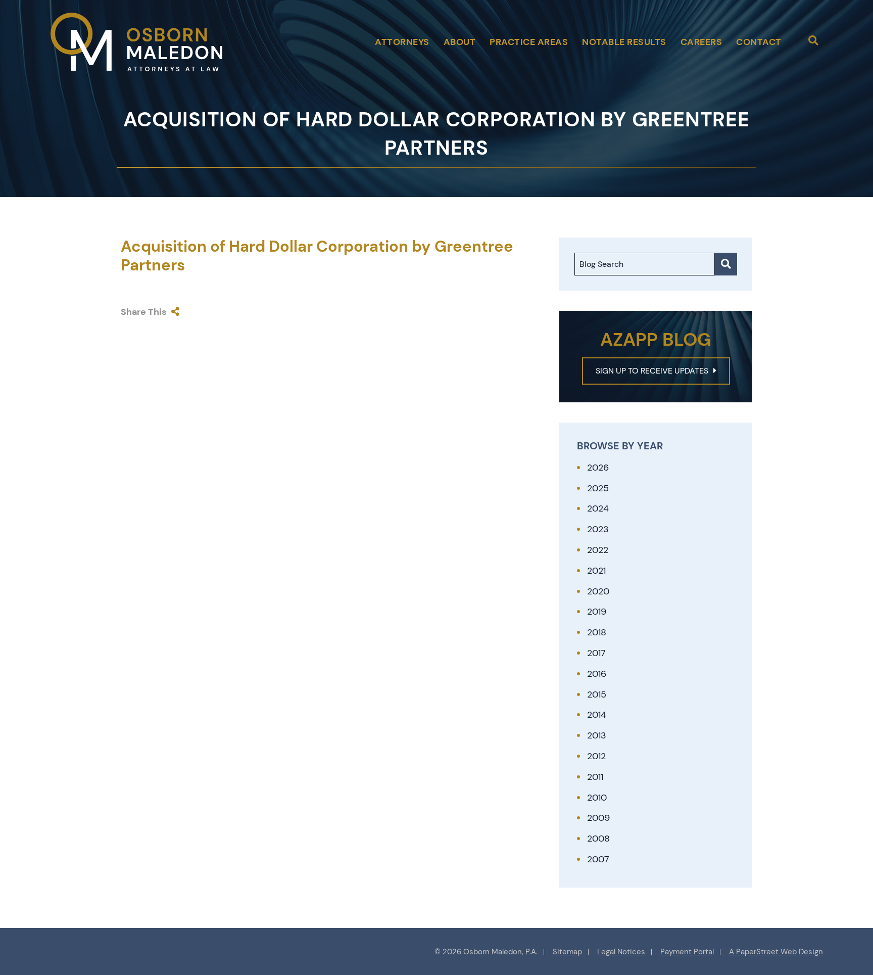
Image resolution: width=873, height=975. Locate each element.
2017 (596, 653)
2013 (596, 735)
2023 (598, 529)
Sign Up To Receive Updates (652, 370)
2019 (596, 612)
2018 (596, 632)
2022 (597, 550)
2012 (596, 756)
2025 (598, 488)
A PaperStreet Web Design (776, 952)
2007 (598, 859)
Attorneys (402, 42)
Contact (759, 42)
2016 (596, 674)
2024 (598, 508)
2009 (598, 818)
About (460, 42)
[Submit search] (726, 264)
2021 (596, 571)
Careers (701, 42)
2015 (596, 694)
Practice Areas (529, 42)
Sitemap (567, 952)
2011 (595, 777)
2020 (598, 591)
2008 (598, 838)
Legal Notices (621, 952)
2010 (597, 798)
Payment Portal (687, 952)
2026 (598, 467)
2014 (596, 715)
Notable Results (624, 42)
